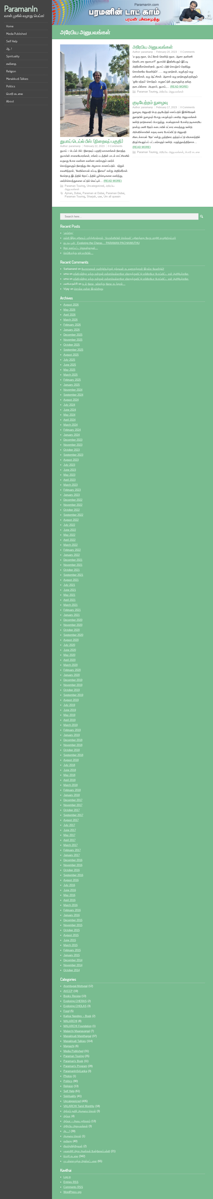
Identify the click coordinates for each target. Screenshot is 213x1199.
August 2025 (71, 354)
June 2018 (69, 770)
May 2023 (69, 474)
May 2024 (69, 414)
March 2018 (70, 785)
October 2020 (71, 630)
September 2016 (73, 875)
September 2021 (73, 574)
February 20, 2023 (166, 51)
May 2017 (69, 835)
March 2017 (70, 845)
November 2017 (72, 805)
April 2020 (69, 660)
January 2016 (71, 915)
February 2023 (72, 489)
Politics (10, 86)
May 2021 (69, 594)
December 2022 (72, 499)
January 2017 (71, 855)
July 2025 (69, 359)
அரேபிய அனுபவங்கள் (153, 47)
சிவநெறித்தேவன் (73, 1146)
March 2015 (70, 945)
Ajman (68, 193)
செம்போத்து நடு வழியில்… (78, 253)
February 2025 (72, 379)
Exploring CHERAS (75, 1001)
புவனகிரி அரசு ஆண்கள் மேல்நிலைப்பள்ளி (86, 1151)
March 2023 (70, 484)
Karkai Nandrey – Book (77, 1016)
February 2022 (72, 549)
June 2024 (69, 409)
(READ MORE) (113, 180)
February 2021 (72, 609)
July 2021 (69, 584)
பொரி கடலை (14, 94)
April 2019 (69, 720)
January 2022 (71, 554)
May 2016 (69, 895)
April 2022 (69, 539)
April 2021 (69, 599)
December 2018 (72, 740)
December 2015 (72, 920)
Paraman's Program (75, 1066)
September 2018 (73, 755)
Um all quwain (112, 196)
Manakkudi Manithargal (77, 1036)
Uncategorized (95, 185)
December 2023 (72, 439)
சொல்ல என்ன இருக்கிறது (88, 288)
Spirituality (12, 56)
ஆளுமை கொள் (72, 1136)
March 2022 (70, 544)
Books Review (72, 996)
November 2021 (72, 564)
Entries (70, 1182)
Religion (11, 71)
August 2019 (71, 700)
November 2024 (72, 389)
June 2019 (69, 710)
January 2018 (71, 795)
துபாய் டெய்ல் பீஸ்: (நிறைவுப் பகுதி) (91, 141)
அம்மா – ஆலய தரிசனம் (76, 1121)
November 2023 (72, 444)
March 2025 (70, 374)
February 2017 (72, 850)
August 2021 (71, 579)
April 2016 (69, 900)
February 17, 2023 (166, 107)
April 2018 (69, 780)
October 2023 (71, 449)
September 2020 (73, 635)
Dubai (77, 193)
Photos (67, 1076)
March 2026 (70, 319)
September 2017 (73, 815)
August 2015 (71, 935)
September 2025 (73, 349)
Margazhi (68, 1046)
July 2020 (69, 645)
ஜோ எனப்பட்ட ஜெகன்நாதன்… (80, 248)
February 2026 (72, 324)
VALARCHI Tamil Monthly (78, 1106)
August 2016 (71, 880)
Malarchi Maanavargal (76, 1031)
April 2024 (69, 419)
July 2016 (69, 885)
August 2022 (71, 519)
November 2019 (72, 685)
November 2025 (72, 339)
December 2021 (72, 559)
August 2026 (71, 304)
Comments (73, 1187)
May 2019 (69, 715)
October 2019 (71, 690)
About (10, 101)
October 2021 (71, 569)
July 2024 (69, 404)
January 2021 (71, 614)
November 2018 (72, 745)
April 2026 (69, 314)
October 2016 (71, 870)
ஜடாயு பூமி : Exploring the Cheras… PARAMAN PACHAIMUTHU (101, 243)
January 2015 (71, 955)
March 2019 (70, 725)
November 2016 (72, 865)
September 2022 (73, 514)
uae (100, 196)
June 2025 (69, 364)
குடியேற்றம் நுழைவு (150, 102)
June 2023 (69, 469)
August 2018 (71, 760)
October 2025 (71, 344)
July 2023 (69, 464)
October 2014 (71, 970)
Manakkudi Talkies (17, 79)
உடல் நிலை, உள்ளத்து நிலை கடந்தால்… (103, 283)
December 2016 (72, 860)
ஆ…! (9, 49)
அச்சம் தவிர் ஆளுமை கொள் (79, 1111)
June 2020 (69, 650)
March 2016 (70, 905)
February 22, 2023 (94, 146)
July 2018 (69, 765)
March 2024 (70, 424)
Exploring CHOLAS (75, 1006)
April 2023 (69, 479)
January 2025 (71, 384)
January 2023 (71, 494)
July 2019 (69, 705)
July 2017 (69, 825)
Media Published (16, 34)
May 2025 (69, 369)
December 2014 (72, 960)
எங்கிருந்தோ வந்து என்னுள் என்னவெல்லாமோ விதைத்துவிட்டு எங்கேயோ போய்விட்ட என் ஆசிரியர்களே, (131, 273)
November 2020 (72, 624)
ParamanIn (21, 8)
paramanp (74, 146)
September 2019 (73, 695)
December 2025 (72, 334)
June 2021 (69, 589)
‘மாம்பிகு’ (68, 233)
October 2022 (71, 509)
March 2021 (70, 604)
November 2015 (72, 925)
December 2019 (72, 680)
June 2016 (69, 890)
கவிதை (11, 64)
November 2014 (72, 965)
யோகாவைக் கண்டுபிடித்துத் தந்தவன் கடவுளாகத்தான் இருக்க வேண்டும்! (123, 268)
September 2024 (73, 394)
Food (66, 1011)
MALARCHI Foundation (77, 1026)
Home (10, 26)
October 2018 (71, 750)
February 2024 (72, 429)
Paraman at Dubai (93, 193)
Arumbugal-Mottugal (75, 986)
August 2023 (71, 459)
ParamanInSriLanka (75, 1071)
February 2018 (72, 790)
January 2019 (71, 735)
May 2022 (69, 534)
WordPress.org (72, 1192)
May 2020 (69, 655)
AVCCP (68, 991)
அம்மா (67, 1116)
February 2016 (72, 910)
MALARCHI (70, 1021)
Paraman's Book (73, 1061)
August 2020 (71, 640)
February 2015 (72, 950)
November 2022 (72, 504)
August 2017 (71, 820)
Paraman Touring (75, 185)
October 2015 (71, 930)
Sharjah (91, 196)
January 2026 (71, 329)
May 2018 (69, 775)
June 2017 (69, 830)
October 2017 (71, 810)
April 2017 (69, 840)
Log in (67, 1177)
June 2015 (69, 940)
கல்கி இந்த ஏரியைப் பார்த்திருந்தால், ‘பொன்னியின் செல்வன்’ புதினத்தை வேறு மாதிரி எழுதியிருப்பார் (119, 238)
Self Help (11, 41)
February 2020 (72, 670)
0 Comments (115, 146)
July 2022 (69, 524)
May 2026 (69, 309)
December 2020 (72, 619)
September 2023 (73, 454)
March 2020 (70, 665)
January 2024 (71, 434)
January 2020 (71, 675)
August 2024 (71, 399)
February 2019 (72, 730)
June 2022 (69, 529)
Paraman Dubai (115, 193)
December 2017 (72, 800)
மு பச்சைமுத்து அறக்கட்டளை (80, 1161)
